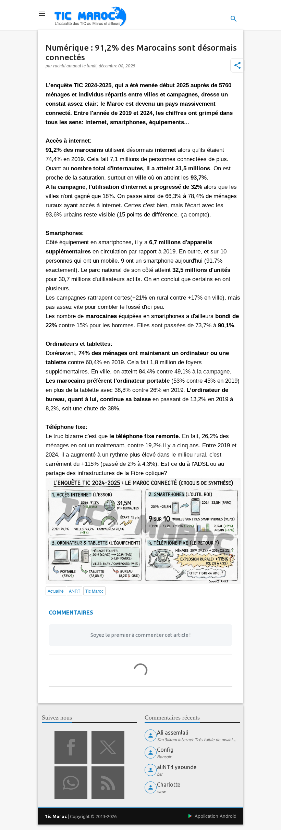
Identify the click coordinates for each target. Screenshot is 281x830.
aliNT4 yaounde (176, 767)
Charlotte (168, 784)
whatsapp (70, 782)
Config (165, 750)
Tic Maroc (56, 816)
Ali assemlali (172, 732)
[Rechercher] (234, 19)
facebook (70, 747)
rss (107, 782)
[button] (237, 65)
